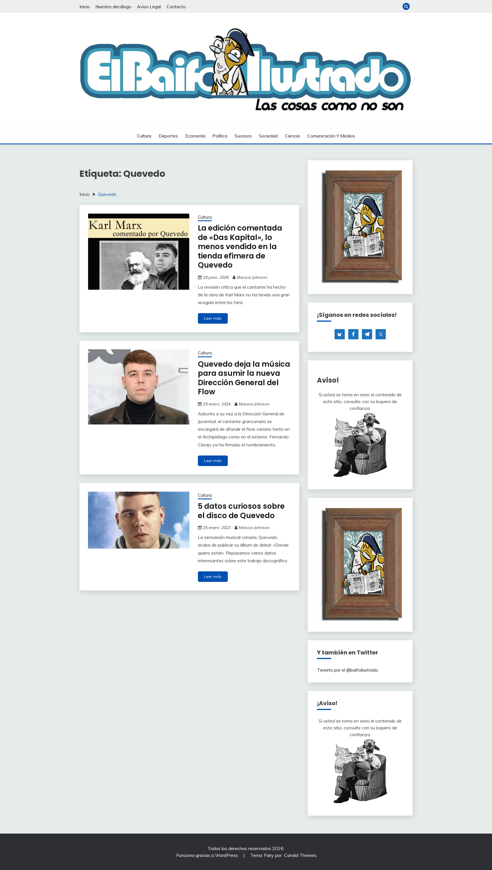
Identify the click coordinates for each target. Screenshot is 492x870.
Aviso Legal (149, 6)
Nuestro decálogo (113, 6)
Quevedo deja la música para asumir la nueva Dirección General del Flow (244, 378)
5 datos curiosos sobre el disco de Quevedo (241, 511)
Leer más (213, 318)
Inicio (84, 6)
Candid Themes (300, 855)
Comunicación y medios (331, 136)
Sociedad (268, 136)
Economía (195, 136)
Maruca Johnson (252, 277)
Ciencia (292, 136)
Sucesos (243, 136)
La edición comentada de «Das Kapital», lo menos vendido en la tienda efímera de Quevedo (240, 246)
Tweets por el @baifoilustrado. (348, 670)
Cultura (144, 136)
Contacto (176, 6)
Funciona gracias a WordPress (207, 855)
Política (219, 136)
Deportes (168, 136)
